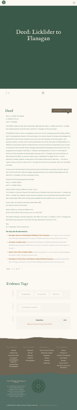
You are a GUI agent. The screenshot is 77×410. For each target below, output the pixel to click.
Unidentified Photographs (13, 365)
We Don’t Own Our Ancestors (63, 366)
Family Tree (14, 353)
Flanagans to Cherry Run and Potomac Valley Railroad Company (31, 259)
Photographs (30, 360)
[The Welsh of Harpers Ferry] (4, 3)
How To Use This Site (47, 350)
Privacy (63, 360)
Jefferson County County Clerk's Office (39, 324)
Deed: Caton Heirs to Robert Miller (20, 252)
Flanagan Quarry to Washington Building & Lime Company (29, 235)
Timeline (30, 358)
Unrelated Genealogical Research (13, 360)
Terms (55, 405)
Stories (30, 353)
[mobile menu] (74, 2)
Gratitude (43, 405)
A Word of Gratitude (63, 355)
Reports (30, 355)
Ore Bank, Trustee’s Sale (17, 242)
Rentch (56, 294)
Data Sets (47, 363)
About (63, 350)
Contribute (63, 358)
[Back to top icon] (68, 406)
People (13, 350)
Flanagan (26, 294)
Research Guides (46, 353)
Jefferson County (30, 307)
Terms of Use (63, 363)
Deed (9, 111)
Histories (30, 350)
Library (47, 358)
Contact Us (63, 353)
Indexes (46, 360)
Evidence (47, 355)
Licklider (41, 294)
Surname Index (13, 355)
